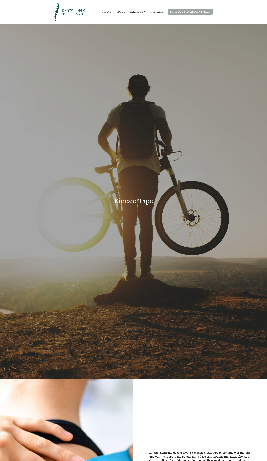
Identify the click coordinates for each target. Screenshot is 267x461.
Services (136, 11)
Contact (157, 11)
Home (106, 11)
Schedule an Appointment (190, 11)
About (120, 11)
